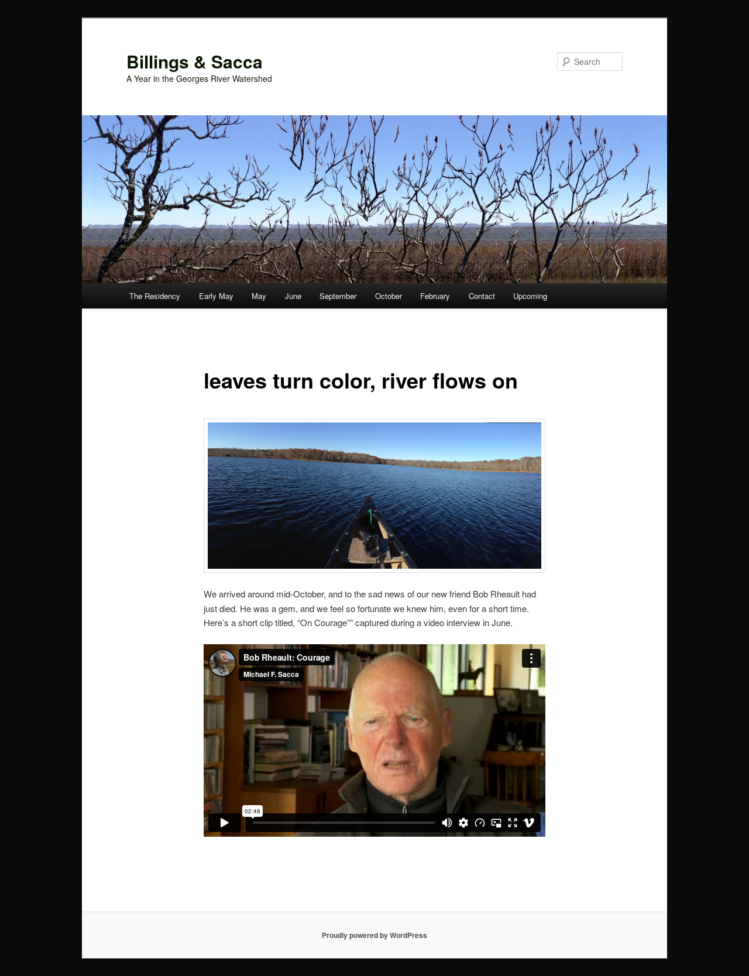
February (435, 295)
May (259, 295)
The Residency (154, 295)
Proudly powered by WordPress (374, 935)
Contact (482, 295)
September (337, 295)
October (388, 295)
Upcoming (530, 295)
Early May (216, 295)
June (293, 295)
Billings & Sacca (194, 61)
